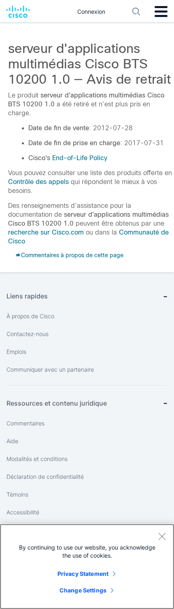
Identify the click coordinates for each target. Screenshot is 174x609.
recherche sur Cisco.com (46, 232)
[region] (87, 566)
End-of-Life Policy (79, 157)
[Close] (162, 536)
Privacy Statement (82, 573)
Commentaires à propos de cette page (72, 255)
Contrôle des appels (38, 181)
